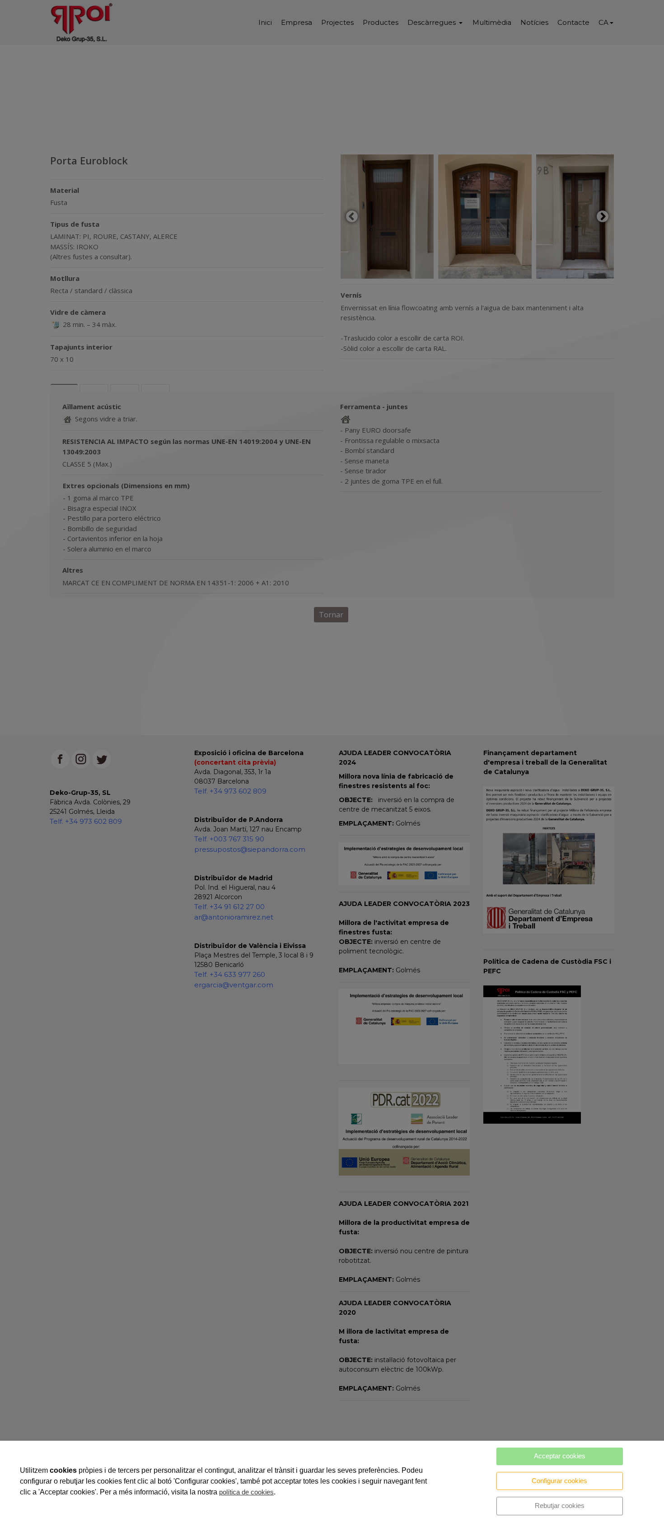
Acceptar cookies (559, 1456)
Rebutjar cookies (560, 1505)
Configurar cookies (559, 1481)
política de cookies (246, 1492)
